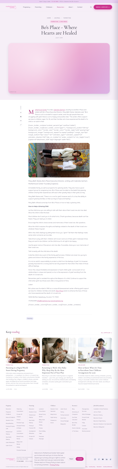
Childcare (49, 7)
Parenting (38, 7)
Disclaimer (99, 466)
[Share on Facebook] (20, 112)
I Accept (79, 459)
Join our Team (97, 412)
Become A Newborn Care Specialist (103, 424)
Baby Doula (54, 414)
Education (8, 409)
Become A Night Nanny (100, 421)
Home (49, 18)
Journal (57, 18)
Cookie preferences (107, 466)
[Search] (91, 7)
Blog (73, 409)
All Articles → (106, 332)
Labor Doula (9, 445)
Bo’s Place (59, 291)
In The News (75, 431)
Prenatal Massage (21, 450)
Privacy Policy (54, 465)
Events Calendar (76, 428)
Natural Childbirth (10, 417)
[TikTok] (110, 459)
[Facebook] (98, 459)
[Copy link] (20, 124)
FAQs (83, 422)
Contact (79, 7)
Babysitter (63, 424)
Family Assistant (65, 415)
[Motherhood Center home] (11, 7)
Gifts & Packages (86, 414)
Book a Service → (103, 7)
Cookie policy (92, 466)
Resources (60, 7)
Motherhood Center (41, 110)
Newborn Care (9, 420)
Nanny (62, 412)
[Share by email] (20, 120)
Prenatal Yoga (20, 422)
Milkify (18, 447)
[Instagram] (95, 459)
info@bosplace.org (43, 301)
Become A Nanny (98, 415)
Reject (71, 459)
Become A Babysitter (99, 427)
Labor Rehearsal (10, 442)
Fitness (18, 419)
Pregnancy (26, 7)
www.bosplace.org (56, 301)
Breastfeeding (9, 423)
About (70, 7)
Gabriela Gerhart (59, 110)
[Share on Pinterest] (20, 116)
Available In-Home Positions (101, 409)
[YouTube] (102, 459)
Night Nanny (54, 417)
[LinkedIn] (106, 459)
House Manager (65, 421)
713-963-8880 (55, 1)
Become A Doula (98, 418)
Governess (63, 418)
